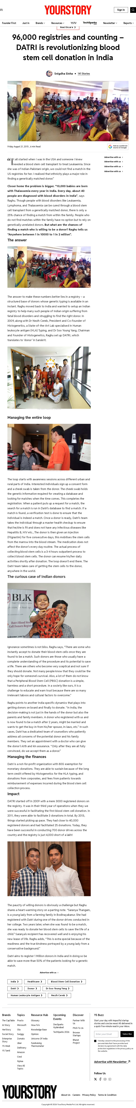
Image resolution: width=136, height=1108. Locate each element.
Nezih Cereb (58, 995)
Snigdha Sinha (63, 73)
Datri (13, 988)
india (13, 981)
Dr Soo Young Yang (56, 988)
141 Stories (84, 73)
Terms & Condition (107, 1095)
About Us (65, 1095)
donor (31, 988)
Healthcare (66, 27)
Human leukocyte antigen (25, 995)
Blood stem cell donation (65, 981)
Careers (76, 1095)
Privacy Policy (89, 1095)
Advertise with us (48, 972)
